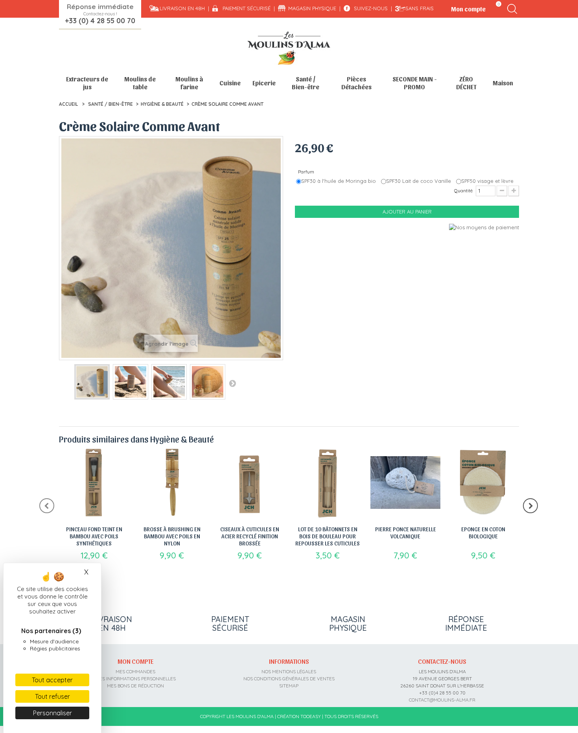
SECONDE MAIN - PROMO (414, 82)
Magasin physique (312, 8)
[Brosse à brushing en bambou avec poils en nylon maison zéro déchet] (172, 483)
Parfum (306, 172)
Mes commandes (135, 671)
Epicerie (264, 83)
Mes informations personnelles (136, 678)
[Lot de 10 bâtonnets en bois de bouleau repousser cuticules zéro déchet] (328, 483)
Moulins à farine (189, 82)
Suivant (232, 383)
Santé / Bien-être (305, 82)
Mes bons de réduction (135, 686)
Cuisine (230, 83)
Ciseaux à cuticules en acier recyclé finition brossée (249, 536)
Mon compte (135, 661)
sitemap (288, 686)
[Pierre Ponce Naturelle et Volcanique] (405, 483)
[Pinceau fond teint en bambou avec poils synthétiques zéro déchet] (94, 483)
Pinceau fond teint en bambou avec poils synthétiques (94, 536)
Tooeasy (310, 716)
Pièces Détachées (356, 82)
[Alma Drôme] (289, 48)
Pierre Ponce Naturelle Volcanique (405, 532)
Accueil (68, 104)
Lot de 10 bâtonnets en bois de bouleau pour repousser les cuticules (327, 536)
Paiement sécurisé (247, 8)
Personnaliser (52, 713)
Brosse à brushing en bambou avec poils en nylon (172, 536)
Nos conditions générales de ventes (289, 678)
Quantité (463, 190)
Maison (503, 83)
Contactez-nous (442, 661)
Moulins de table (140, 82)
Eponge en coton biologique (483, 532)
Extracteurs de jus (87, 82)
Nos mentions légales (288, 671)
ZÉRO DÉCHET (466, 82)
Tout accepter (52, 680)
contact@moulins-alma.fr (442, 700)
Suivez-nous (371, 8)
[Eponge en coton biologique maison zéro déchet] (483, 483)
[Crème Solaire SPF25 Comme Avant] (92, 382)
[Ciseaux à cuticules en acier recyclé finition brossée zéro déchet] (250, 483)
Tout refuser (52, 696)
